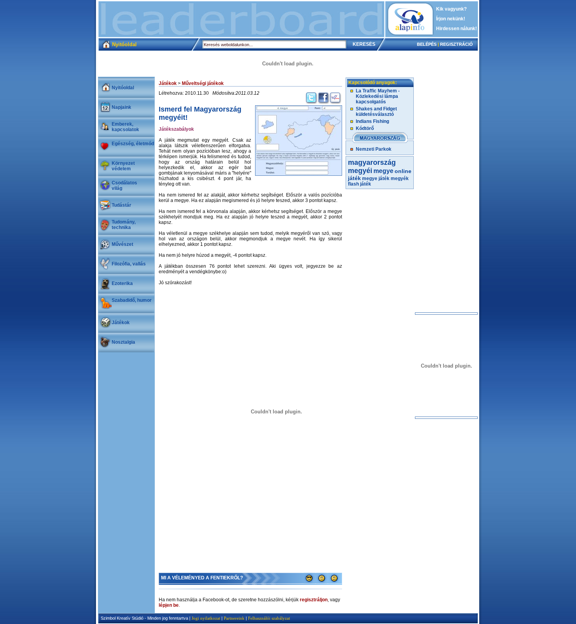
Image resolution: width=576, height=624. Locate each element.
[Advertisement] (241, 19)
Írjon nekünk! (450, 19)
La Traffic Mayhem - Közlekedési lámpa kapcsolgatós (378, 96)
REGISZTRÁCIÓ (456, 44)
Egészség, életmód (133, 143)
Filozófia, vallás (129, 264)
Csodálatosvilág (124, 185)
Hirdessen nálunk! (456, 28)
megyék (400, 178)
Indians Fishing (372, 121)
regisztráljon (314, 599)
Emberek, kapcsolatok (125, 126)
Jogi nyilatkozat (206, 618)
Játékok (121, 322)
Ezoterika (122, 283)
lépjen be (169, 605)
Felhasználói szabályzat (269, 618)
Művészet (122, 244)
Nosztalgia (123, 342)
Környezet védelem (123, 166)
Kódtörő (365, 128)
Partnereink (234, 618)
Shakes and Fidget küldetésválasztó (376, 111)
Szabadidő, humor (132, 300)
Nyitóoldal (123, 87)
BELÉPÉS (427, 44)
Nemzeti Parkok (373, 149)
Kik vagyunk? (451, 9)
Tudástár (121, 205)
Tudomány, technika (124, 224)
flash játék (359, 184)
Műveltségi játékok (203, 83)
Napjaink (121, 107)
